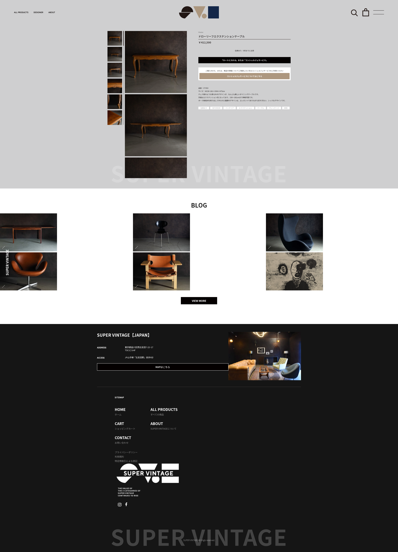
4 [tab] (123, 85)
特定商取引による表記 (126, 461)
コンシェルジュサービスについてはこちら (244, 76)
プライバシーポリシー (126, 452)
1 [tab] (123, 38)
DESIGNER (38, 12)
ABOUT (51, 12)
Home (200, 32)
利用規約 (119, 456)
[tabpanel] (156, 62)
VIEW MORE (199, 301)
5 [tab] (123, 101)
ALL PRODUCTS (21, 12)
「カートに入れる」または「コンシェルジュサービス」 (244, 60)
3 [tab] (123, 70)
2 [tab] (123, 54)
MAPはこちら (162, 367)
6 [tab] (123, 117)
